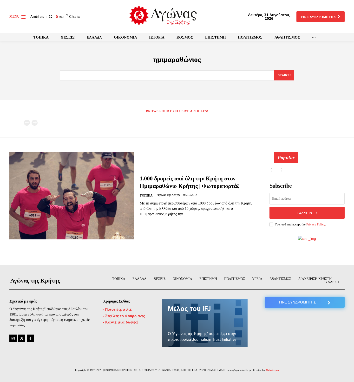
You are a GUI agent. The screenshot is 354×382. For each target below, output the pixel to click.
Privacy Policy (315, 224)
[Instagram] (13, 338)
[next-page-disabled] (35, 123)
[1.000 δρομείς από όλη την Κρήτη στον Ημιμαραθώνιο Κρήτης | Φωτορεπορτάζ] (71, 195)
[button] (42, 17)
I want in (304, 213)
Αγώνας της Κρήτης (168, 195)
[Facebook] (30, 338)
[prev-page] (27, 123)
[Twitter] (21, 338)
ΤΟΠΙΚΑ (146, 195)
